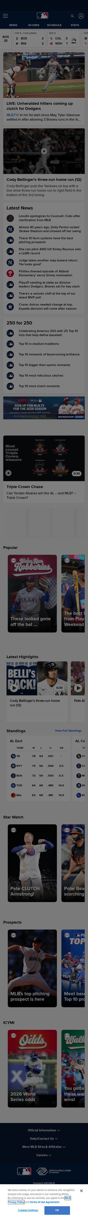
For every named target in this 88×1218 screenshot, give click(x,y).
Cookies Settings (28, 1210)
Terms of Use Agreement (44, 1202)
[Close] (81, 1190)
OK (57, 1210)
